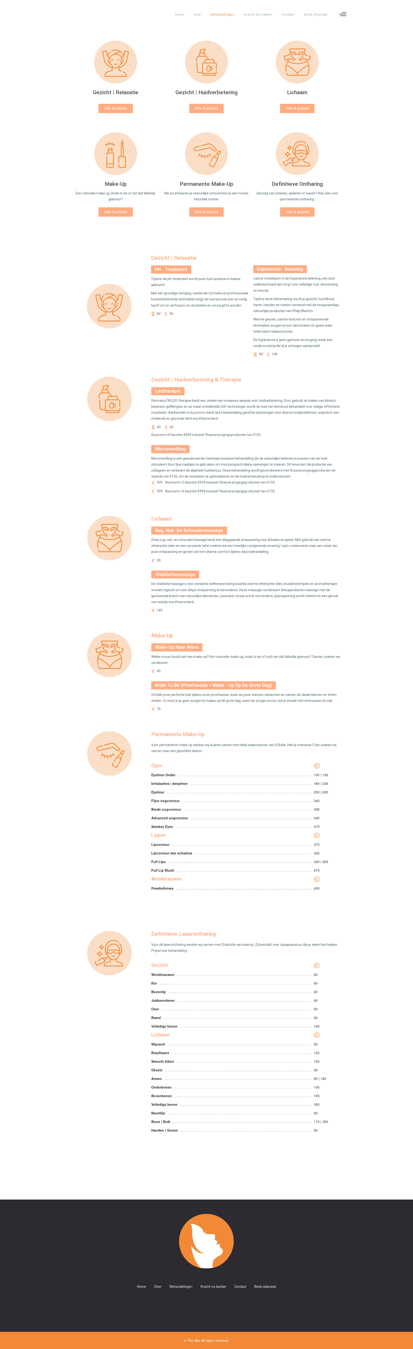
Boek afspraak (315, 14)
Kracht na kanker (258, 14)
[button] (115, 108)
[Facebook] (202, 1300)
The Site (193, 1340)
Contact (288, 14)
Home (179, 14)
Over (197, 14)
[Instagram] (211, 1300)
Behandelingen (222, 14)
